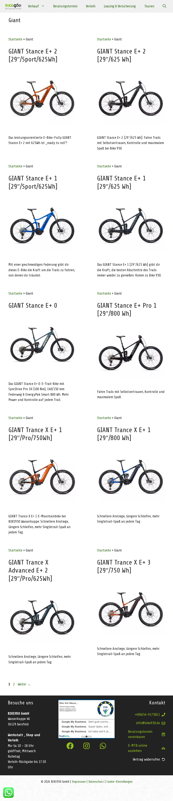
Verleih (90, 6)
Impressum (79, 782)
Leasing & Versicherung (120, 6)
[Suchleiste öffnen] (164, 6)
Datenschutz (96, 782)
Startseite (15, 39)
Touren (149, 6)
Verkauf (33, 6)
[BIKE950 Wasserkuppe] (13, 6)
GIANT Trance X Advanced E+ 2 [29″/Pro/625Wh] (30, 570)
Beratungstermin (65, 6)
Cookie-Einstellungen (119, 782)
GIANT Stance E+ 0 (32, 305)
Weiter (24, 684)
